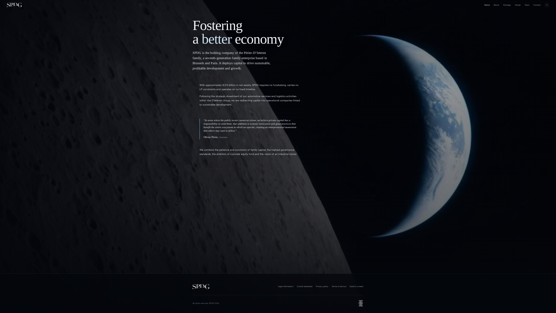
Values (518, 5)
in (547, 5)
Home (487, 5)
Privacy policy (322, 286)
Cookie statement (304, 286)
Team (527, 5)
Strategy (507, 5)
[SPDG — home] (14, 5)
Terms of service (339, 286)
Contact (537, 5)
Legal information (285, 286)
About (496, 5)
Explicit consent (356, 286)
